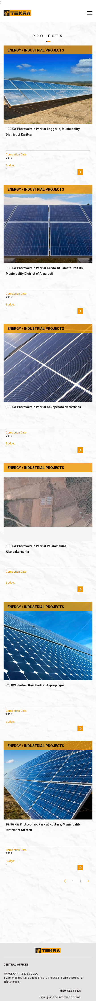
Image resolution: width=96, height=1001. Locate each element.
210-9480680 (14, 977)
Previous (65, 881)
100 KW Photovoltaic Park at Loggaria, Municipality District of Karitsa (43, 131)
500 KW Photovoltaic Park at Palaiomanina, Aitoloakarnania (36, 548)
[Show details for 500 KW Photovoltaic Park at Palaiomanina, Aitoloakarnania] (48, 502)
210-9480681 (32, 977)
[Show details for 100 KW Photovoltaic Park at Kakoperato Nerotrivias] (48, 363)
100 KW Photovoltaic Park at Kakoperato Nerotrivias (43, 407)
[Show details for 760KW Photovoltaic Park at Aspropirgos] (48, 641)
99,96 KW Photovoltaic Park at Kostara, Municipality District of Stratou (43, 827)
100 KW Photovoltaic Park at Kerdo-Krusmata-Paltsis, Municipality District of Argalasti (45, 270)
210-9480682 (51, 977)
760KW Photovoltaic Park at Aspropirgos (35, 685)
